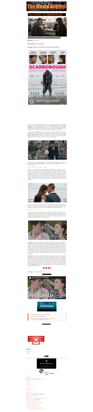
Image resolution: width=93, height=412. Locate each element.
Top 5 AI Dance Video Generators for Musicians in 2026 (31, 400)
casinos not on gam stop (29, 393)
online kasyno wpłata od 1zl (30, 399)
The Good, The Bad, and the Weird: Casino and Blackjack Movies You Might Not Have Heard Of (35, 408)
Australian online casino (32, 379)
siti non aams (27, 385)
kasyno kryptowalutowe (30, 398)
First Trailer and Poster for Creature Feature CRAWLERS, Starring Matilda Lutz (34, 407)
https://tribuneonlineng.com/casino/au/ (43, 378)
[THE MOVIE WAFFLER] (28, 349)
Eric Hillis (35, 40)
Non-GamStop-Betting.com (29, 392)
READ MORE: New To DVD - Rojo (34, 209)
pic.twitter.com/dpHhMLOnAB (53, 318)
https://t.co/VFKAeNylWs (44, 318)
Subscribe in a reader (30, 347)
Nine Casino (27, 387)
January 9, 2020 (51, 319)
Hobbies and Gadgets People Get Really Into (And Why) (31, 406)
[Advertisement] (47, 113)
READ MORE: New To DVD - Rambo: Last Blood (37, 167)
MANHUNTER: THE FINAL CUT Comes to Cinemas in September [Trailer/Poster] (34, 401)
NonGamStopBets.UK (28, 391)
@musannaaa (35, 318)
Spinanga (27, 380)
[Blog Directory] (52, 373)
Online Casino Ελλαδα (28, 377)
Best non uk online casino (28, 394)
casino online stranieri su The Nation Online (30, 384)
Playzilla (27, 386)
